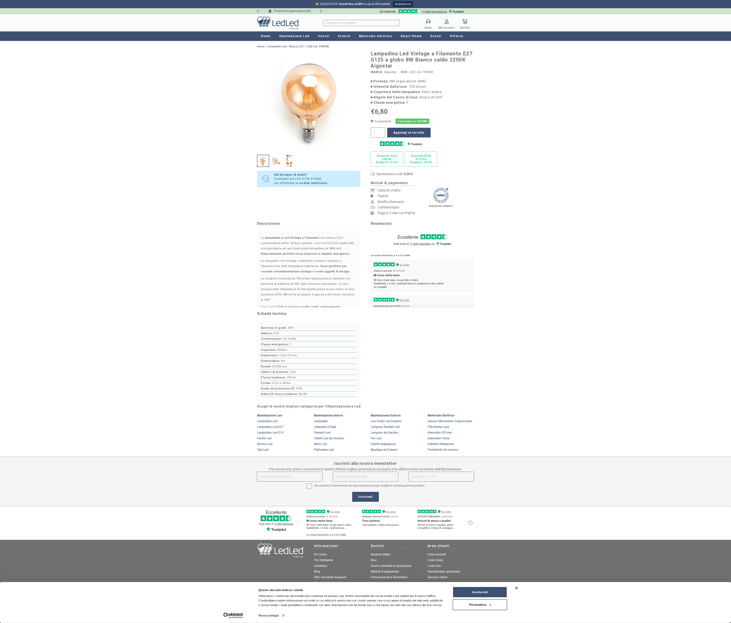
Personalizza (477, 604)
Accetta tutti (480, 592)
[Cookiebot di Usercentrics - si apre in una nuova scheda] (233, 615)
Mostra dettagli (269, 615)
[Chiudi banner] (516, 588)
